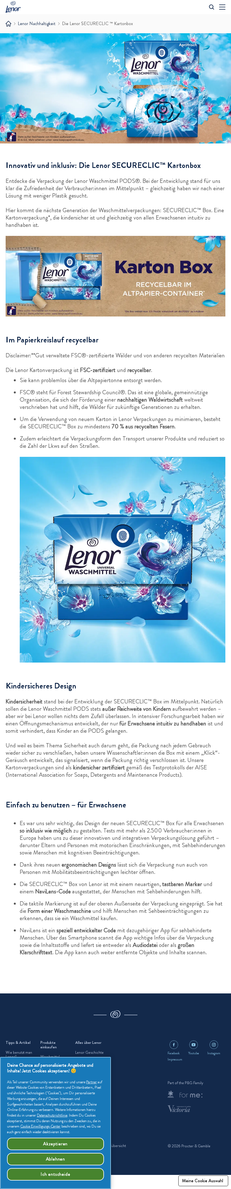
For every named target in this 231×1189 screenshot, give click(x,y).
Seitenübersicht (113, 1145)
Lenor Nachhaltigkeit (36, 23)
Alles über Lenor (88, 1042)
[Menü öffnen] (222, 7)
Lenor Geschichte (89, 1052)
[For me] (191, 1095)
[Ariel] (171, 1094)
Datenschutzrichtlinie (52, 1115)
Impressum (175, 1059)
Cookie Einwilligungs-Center (40, 1126)
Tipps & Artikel (18, 1042)
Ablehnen (55, 1159)
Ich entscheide (55, 1174)
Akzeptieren (55, 1144)
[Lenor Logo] (15, 7)
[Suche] (211, 7)
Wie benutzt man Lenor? (19, 1054)
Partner (91, 1082)
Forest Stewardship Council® (91, 392)
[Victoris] (179, 1108)
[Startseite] (8, 23)
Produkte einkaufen (48, 1044)
